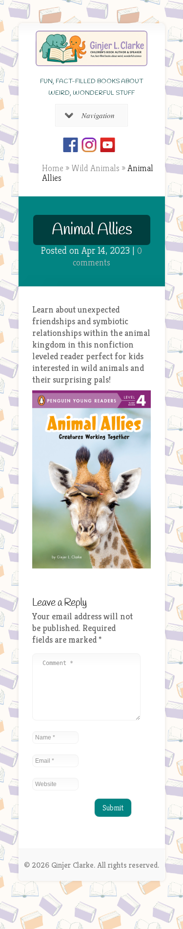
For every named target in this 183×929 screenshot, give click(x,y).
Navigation (98, 115)
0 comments (107, 256)
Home (52, 168)
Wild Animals (95, 168)
